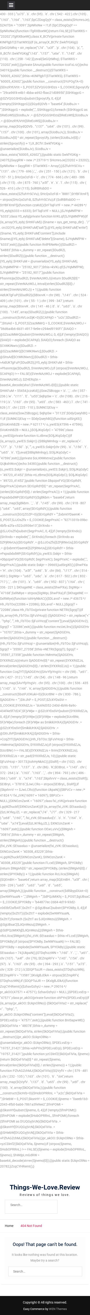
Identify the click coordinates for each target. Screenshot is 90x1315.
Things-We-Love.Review (45, 1187)
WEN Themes (58, 1309)
